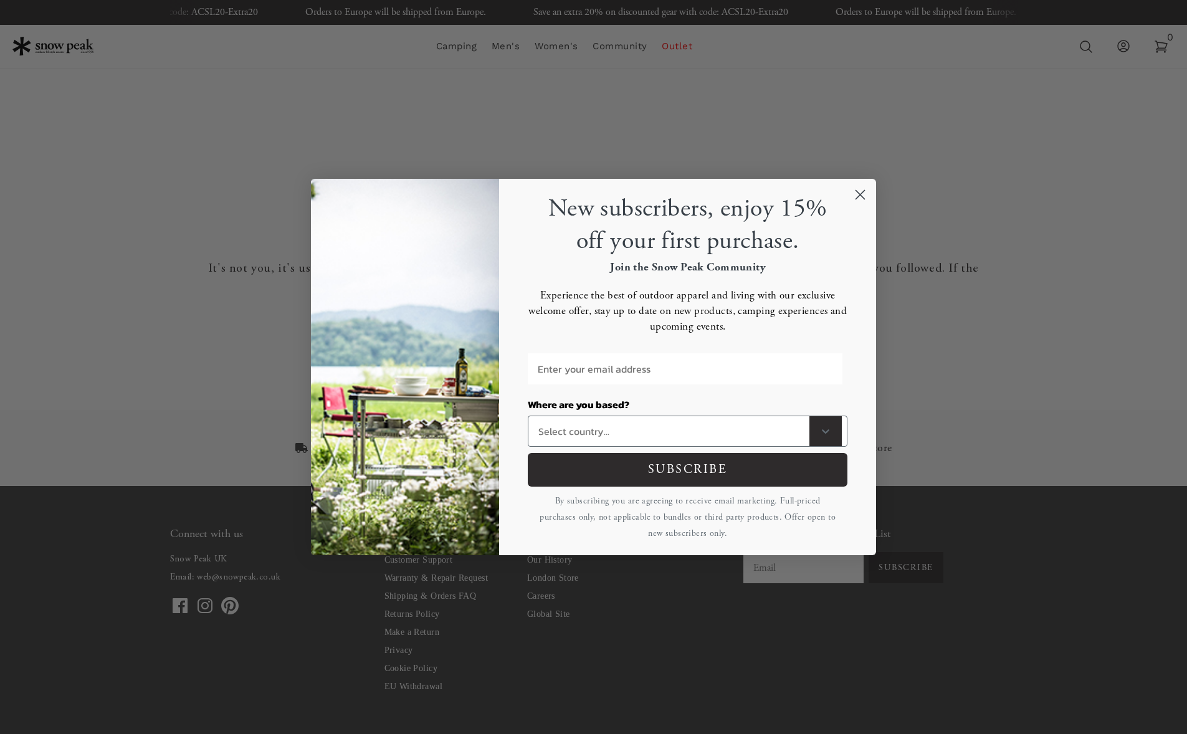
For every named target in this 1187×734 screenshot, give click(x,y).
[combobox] (671, 431)
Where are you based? (578, 404)
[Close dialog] (860, 195)
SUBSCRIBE (688, 469)
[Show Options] (825, 431)
